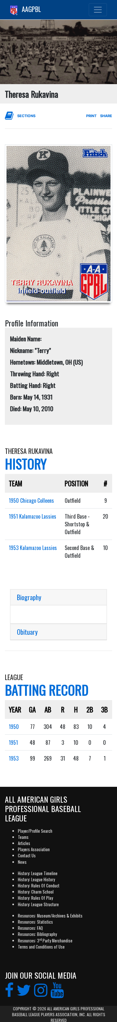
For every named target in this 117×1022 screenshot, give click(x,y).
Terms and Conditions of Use (41, 947)
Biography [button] (29, 597)
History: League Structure (38, 904)
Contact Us (27, 855)
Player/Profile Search (35, 831)
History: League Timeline (38, 873)
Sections (26, 116)
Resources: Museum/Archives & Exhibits (50, 916)
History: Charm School (36, 892)
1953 (14, 758)
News (22, 862)
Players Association (34, 849)
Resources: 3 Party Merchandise (45, 941)
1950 (14, 727)
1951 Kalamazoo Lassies (32, 516)
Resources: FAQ (30, 928)
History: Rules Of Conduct (38, 886)
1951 (13, 742)
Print (91, 116)
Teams (23, 837)
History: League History (36, 879)
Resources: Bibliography (37, 934)
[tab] (58, 597)
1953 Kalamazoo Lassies (33, 548)
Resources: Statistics (35, 922)
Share (106, 116)
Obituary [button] (27, 632)
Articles (24, 843)
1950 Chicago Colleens (31, 500)
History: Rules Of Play (35, 898)
